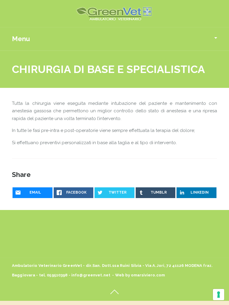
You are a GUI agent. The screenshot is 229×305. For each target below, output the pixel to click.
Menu (21, 39)
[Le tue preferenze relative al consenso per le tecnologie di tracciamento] (218, 294)
